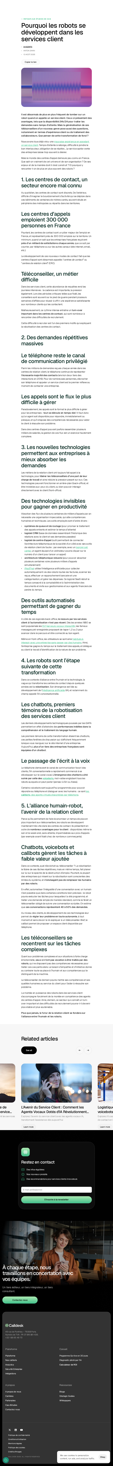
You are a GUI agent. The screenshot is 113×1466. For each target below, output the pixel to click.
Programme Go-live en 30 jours (73, 1355)
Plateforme (10, 1355)
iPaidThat (29, 568)
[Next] (88, 1050)
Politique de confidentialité (19, 1435)
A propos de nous (13, 1391)
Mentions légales (15, 1443)
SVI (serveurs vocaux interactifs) (58, 625)
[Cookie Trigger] (6, 1460)
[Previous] (80, 1050)
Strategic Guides (66, 1396)
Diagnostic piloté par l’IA (70, 1360)
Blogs (62, 1391)
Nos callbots (11, 1360)
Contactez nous (12, 1409)
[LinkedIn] (15, 1429)
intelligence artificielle (53, 690)
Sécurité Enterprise (13, 1369)
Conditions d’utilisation (17, 1439)
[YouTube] (21, 1429)
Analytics (9, 1364)
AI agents (27, 47)
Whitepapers (65, 1400)
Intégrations (10, 1373)
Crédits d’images (14, 1452)
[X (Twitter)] (9, 1429)
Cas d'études (11, 1405)
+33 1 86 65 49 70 (13, 1337)
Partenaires (10, 1400)
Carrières (9, 1396)
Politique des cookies (16, 1447)
